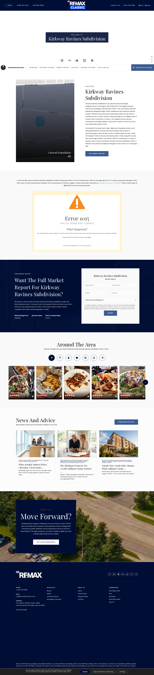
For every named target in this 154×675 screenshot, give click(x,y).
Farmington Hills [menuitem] (114, 591)
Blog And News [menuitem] (83, 596)
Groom (94, 358)
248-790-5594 (129, 5)
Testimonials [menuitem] (82, 594)
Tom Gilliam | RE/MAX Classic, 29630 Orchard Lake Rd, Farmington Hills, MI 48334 (30, 604)
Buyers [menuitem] (49, 591)
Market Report (63, 67)
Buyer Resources (37, 460)
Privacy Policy (130, 308)
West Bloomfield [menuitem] (114, 599)
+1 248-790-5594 (22, 590)
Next (145, 382)
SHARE (31, 368)
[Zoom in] (152, 57)
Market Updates (83, 460)
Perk (77, 358)
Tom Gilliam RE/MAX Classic (76, 462)
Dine (51, 358)
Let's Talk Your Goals (46, 542)
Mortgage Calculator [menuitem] (54, 599)
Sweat (85, 358)
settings (28, 673)
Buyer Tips (105, 460)
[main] (77, 281)
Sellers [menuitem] (49, 594)
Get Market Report (97, 153)
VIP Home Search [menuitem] (53, 596)
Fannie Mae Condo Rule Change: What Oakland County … (118, 467)
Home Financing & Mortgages (69, 460)
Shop (68, 358)
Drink (60, 358)
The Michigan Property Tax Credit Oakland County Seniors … (76, 468)
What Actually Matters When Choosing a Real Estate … (33, 466)
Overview (33, 67)
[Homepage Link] (77, 5)
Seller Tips (34, 461)
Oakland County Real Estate (68, 461)
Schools (75, 67)
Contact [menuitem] (81, 599)
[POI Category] (62, 60)
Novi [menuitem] (110, 594)
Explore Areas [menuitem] (38, 5)
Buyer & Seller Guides (25, 460)
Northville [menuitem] (112, 596)
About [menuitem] (80, 591)
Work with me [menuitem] (22, 5)
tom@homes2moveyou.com (25, 596)
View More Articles (126, 422)
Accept (85, 672)
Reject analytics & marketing (103, 672)
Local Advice (103, 67)
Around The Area (88, 67)
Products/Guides (21, 610)
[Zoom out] (152, 59)
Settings (122, 672)
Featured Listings (47, 67)
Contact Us (115, 5)
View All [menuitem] (111, 602)
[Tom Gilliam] (3, 67)
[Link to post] (35, 443)
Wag (102, 358)
